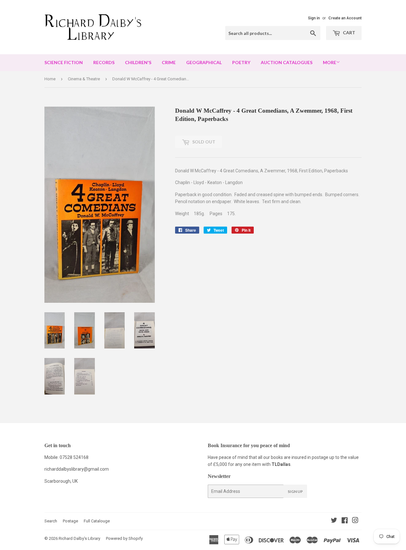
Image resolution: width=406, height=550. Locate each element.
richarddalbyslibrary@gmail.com (76, 469)
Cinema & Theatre (84, 78)
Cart (348, 32)
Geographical (204, 62)
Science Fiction (63, 62)
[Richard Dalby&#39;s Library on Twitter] (334, 521)
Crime (169, 62)
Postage (70, 521)
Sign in (314, 18)
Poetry (241, 62)
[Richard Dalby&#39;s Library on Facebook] (344, 521)
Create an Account (345, 18)
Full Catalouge (97, 521)
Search (50, 521)
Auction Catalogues (286, 62)
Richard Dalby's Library (79, 538)
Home (50, 78)
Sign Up (295, 491)
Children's (138, 62)
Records (104, 62)
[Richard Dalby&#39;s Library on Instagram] (355, 521)
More (329, 62)
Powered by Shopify (124, 538)
